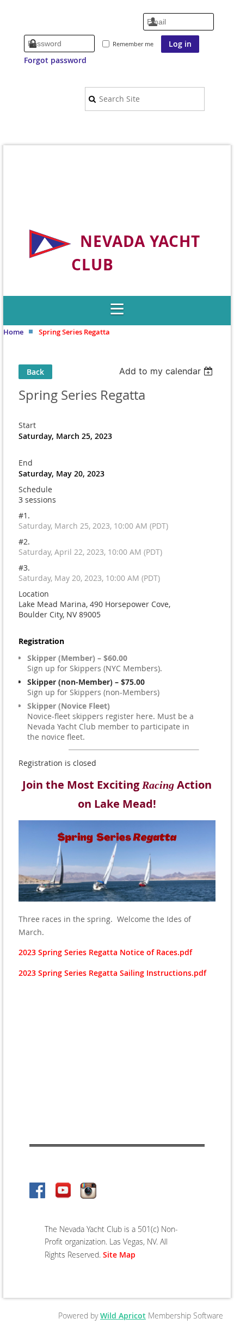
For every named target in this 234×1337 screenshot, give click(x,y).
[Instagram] (88, 1191)
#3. (24, 567)
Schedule (35, 489)
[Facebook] (38, 1191)
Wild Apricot (123, 1315)
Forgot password (55, 60)
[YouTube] (63, 1191)
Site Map (119, 1254)
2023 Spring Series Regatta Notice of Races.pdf (105, 952)
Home (13, 332)
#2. (24, 541)
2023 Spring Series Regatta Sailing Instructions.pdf (112, 973)
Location (34, 594)
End (26, 462)
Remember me (133, 43)
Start (27, 425)
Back (35, 372)
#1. (24, 515)
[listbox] (167, 370)
